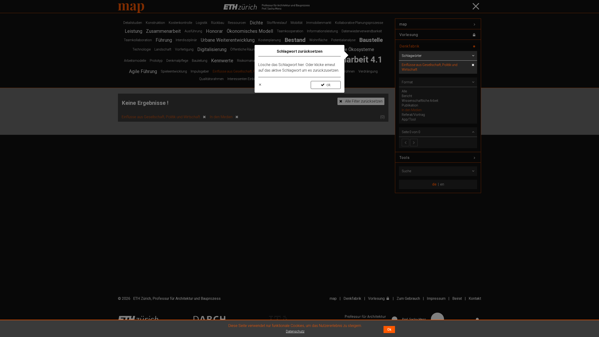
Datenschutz (295, 331)
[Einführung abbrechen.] (260, 85)
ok (328, 85)
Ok (389, 329)
